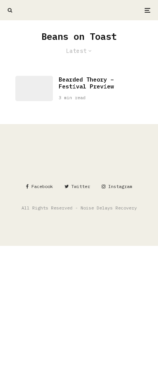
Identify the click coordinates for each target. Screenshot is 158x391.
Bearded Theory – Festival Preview (86, 83)
